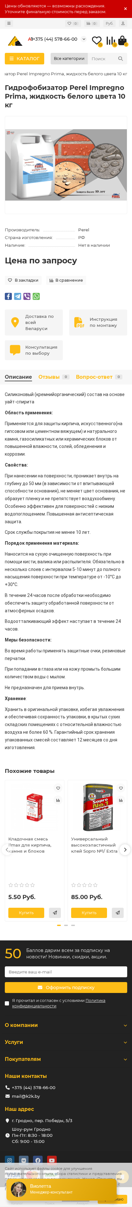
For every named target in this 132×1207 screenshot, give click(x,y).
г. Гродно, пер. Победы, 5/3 (42, 1120)
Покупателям (23, 1059)
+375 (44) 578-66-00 (55, 39)
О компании (21, 1025)
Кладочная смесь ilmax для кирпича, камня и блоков (29, 845)
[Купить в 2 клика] (55, 913)
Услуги (14, 1042)
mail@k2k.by (26, 1096)
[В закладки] (58, 787)
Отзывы (52, 377)
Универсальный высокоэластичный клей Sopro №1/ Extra (94, 845)
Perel (83, 229)
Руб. (109, 23)
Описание (18, 377)
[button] (7, 849)
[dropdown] (9, 23)
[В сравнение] (58, 800)
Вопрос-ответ (98, 377)
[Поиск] (120, 58)
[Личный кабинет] (123, 23)
